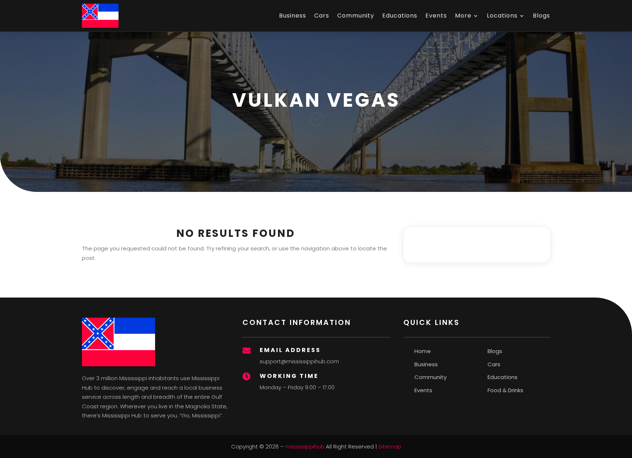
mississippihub (304, 446)
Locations (502, 15)
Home (422, 351)
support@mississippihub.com (299, 361)
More (463, 15)
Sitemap (389, 446)
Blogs (541, 15)
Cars (321, 15)
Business (292, 15)
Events (436, 15)
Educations (399, 15)
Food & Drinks (505, 390)
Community (355, 15)
